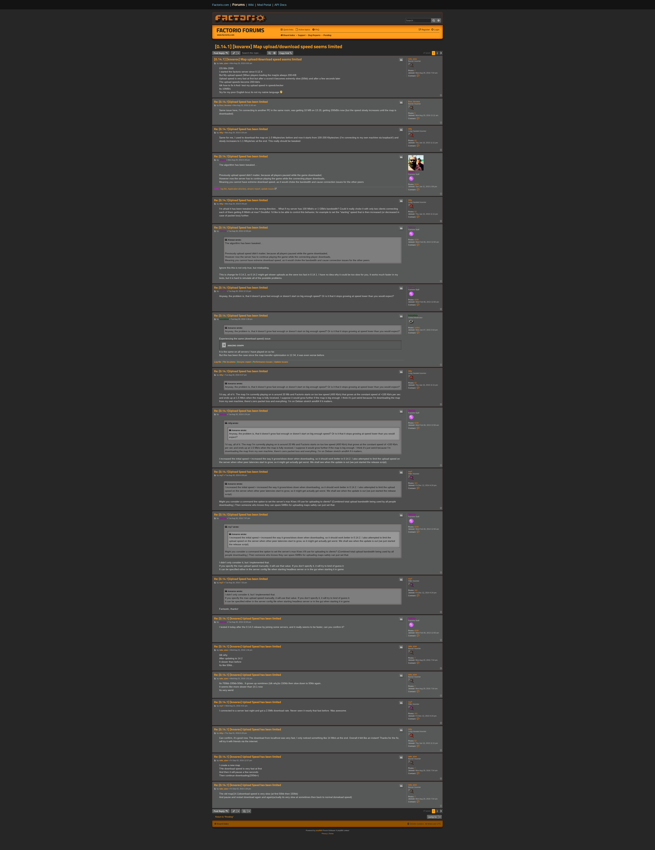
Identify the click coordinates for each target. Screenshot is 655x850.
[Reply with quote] (401, 60)
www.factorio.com (225, 35)
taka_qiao (412, 59)
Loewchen (413, 315)
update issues (267, 189)
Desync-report (244, 362)
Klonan (411, 172)
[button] (441, 53)
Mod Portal (264, 4)
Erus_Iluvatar (414, 102)
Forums (238, 4)
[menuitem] (302, 29)
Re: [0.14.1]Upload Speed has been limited (241, 102)
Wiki (251, 4)
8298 (416, 240)
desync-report (253, 189)
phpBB (318, 830)
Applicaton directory (237, 189)
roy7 (410, 471)
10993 (417, 328)
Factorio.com (220, 4)
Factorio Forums (240, 30)
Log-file (217, 362)
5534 (416, 184)
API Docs (280, 4)
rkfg (410, 129)
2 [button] (437, 53)
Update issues (281, 362)
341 (416, 483)
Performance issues (263, 362)
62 (415, 140)
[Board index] (241, 18)
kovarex (411, 227)
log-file (224, 189)
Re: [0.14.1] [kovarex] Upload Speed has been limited (247, 618)
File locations (229, 362)
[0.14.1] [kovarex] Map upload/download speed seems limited (278, 46)
